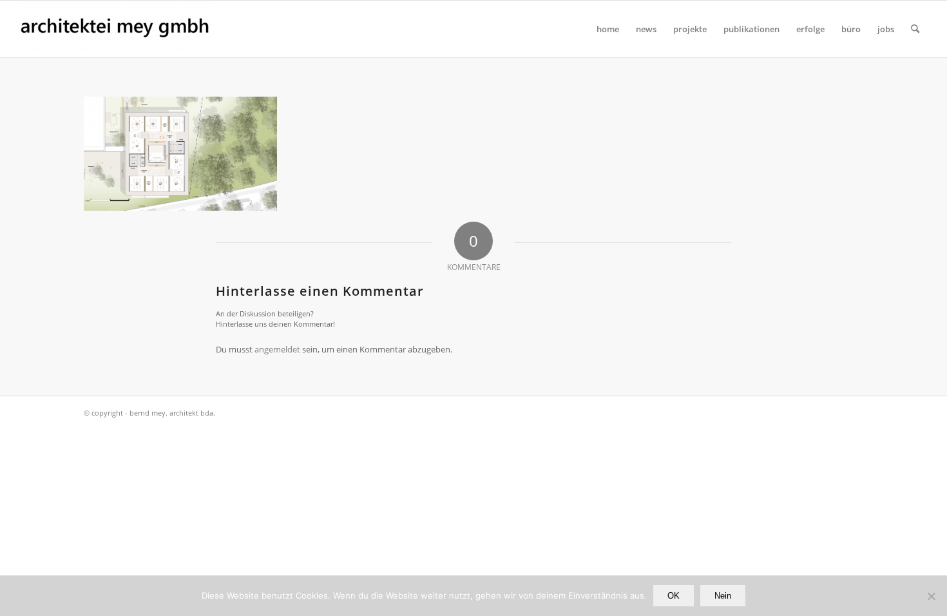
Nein (722, 596)
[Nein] (930, 596)
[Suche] (915, 29)
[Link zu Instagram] (853, 412)
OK (673, 596)
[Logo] (115, 29)
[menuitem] (607, 29)
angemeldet (277, 349)
